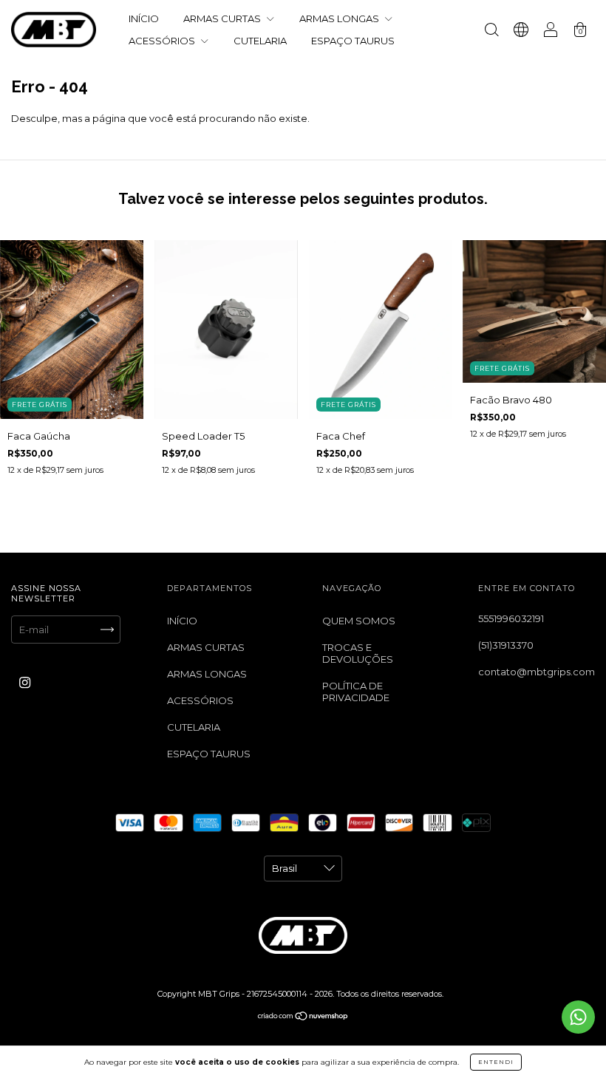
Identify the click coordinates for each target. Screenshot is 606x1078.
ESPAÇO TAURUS (353, 41)
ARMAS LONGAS (340, 18)
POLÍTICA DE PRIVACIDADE (355, 691)
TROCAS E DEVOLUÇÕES (357, 653)
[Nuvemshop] (303, 1017)
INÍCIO (144, 18)
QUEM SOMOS (358, 621)
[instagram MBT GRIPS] (24, 682)
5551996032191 (511, 618)
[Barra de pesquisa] (491, 31)
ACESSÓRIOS (163, 41)
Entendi (496, 1061)
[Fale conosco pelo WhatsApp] (578, 1017)
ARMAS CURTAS (223, 18)
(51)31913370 (506, 645)
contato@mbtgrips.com (536, 672)
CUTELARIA (260, 41)
